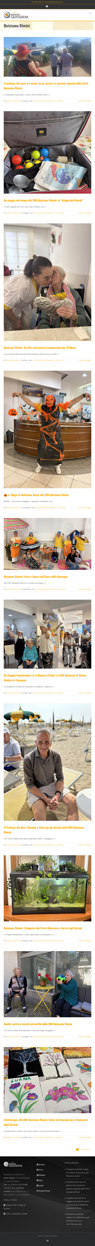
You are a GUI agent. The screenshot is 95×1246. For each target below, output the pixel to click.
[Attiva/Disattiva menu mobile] (90, 13)
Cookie (14, 1200)
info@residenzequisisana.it (54, 2)
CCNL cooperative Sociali (16, 1214)
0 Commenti (59, 101)
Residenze (49, 101)
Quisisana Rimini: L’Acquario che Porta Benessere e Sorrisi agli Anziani (43, 928)
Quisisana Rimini (39, 101)
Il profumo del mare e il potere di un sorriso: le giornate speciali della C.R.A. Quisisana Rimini (78, 1187)
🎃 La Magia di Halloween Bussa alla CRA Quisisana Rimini (36, 495)
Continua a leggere (84, 101)
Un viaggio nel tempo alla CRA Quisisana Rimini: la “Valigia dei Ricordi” (43, 200)
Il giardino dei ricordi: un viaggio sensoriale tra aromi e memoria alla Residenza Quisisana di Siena (77, 1203)
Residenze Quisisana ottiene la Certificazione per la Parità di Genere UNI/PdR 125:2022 (77, 1219)
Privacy (7, 1200)
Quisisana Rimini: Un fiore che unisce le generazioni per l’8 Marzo (40, 348)
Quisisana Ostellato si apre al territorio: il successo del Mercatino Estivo (77, 1172)
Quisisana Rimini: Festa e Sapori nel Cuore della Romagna (36, 576)
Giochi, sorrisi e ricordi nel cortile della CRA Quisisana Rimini (38, 1024)
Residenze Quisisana (13, 101)
